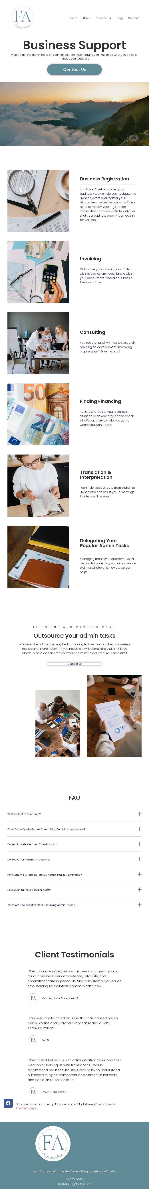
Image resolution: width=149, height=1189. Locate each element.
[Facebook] (8, 1103)
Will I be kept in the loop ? (24, 814)
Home (73, 18)
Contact (133, 18)
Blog (120, 18)
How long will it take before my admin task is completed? (44, 875)
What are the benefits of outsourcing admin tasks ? (41, 905)
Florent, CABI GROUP (54, 1092)
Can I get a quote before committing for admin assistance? (46, 829)
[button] (74, 664)
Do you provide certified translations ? (32, 844)
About (86, 18)
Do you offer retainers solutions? (28, 859)
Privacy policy (74, 1179)
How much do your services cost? (29, 890)
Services (101, 18)
